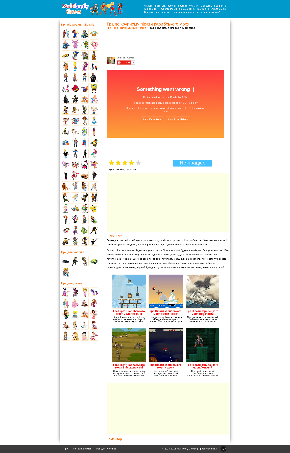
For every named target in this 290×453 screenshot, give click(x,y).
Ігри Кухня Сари (94, 325)
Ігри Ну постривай (75, 219)
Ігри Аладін (94, 132)
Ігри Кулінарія (94, 314)
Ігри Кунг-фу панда (84, 197)
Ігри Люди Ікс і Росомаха (94, 230)
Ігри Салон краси (66, 88)
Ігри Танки (94, 261)
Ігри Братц (66, 77)
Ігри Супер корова (75, 132)
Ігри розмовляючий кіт (75, 241)
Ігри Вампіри (66, 175)
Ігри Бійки (66, 272)
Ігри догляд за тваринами (84, 99)
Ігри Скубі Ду (94, 55)
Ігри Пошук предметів (84, 110)
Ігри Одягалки (66, 303)
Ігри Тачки (66, 55)
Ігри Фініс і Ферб (66, 208)
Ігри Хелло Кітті (84, 165)
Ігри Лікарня (84, 325)
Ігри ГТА (94, 77)
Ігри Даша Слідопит (94, 165)
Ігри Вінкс (66, 292)
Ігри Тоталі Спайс (66, 165)
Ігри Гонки (66, 261)
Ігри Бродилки (84, 303)
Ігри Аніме (94, 186)
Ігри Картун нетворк (66, 154)
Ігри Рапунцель (75, 77)
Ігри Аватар (66, 44)
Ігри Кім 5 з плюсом (66, 197)
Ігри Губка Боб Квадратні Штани (94, 88)
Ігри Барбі (75, 303)
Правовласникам (208, 448)
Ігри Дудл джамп (94, 143)
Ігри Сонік (75, 55)
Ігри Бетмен (66, 99)
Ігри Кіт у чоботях (94, 197)
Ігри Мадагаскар (75, 110)
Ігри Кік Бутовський (84, 121)
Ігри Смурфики (84, 132)
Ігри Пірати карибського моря (130, 27)
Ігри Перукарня (94, 303)
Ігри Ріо (66, 143)
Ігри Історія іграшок (84, 208)
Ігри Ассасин (94, 175)
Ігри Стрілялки (75, 261)
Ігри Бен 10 (84, 55)
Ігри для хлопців (72, 252)
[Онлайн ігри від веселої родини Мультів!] (93, 14)
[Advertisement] (168, 37)
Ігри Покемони (94, 208)
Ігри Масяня (94, 110)
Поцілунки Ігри (75, 336)
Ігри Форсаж (84, 175)
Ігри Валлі (66, 241)
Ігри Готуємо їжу (94, 336)
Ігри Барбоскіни (66, 121)
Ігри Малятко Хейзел (84, 292)
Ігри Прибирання (75, 325)
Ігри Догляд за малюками (66, 314)
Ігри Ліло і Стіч (75, 121)
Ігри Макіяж (84, 336)
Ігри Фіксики (94, 99)
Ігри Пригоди (66, 325)
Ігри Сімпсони (75, 66)
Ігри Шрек (66, 132)
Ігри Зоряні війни (94, 66)
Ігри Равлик (84, 88)
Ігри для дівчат (71, 283)
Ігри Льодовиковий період (84, 186)
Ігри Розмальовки (75, 314)
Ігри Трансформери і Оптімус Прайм (84, 241)
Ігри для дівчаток (82, 448)
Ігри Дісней (94, 121)
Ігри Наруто (66, 66)
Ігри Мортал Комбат (75, 154)
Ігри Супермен (84, 143)
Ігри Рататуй (84, 219)
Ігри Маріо (75, 33)
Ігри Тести (66, 336)
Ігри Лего (84, 33)
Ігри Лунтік (75, 44)
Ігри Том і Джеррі (75, 186)
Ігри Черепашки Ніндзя (84, 44)
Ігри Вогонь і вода (66, 33)
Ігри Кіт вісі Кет (66, 230)
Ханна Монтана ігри (66, 219)
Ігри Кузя (94, 219)
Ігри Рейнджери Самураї (75, 165)
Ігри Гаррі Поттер (75, 143)
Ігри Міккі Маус (66, 110)
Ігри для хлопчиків (106, 448)
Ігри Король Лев (66, 186)
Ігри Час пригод (75, 208)
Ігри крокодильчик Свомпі (84, 230)
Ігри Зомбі (84, 261)
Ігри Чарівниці (75, 230)
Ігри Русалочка (94, 154)
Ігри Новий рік (75, 175)
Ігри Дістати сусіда (94, 241)
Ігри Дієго (84, 77)
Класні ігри (75, 99)
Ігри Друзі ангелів (75, 197)
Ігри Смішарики (94, 44)
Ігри (109, 27)
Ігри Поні (94, 292)
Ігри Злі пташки (75, 88)
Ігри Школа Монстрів (75, 292)
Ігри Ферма (94, 33)
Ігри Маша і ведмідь (84, 66)
